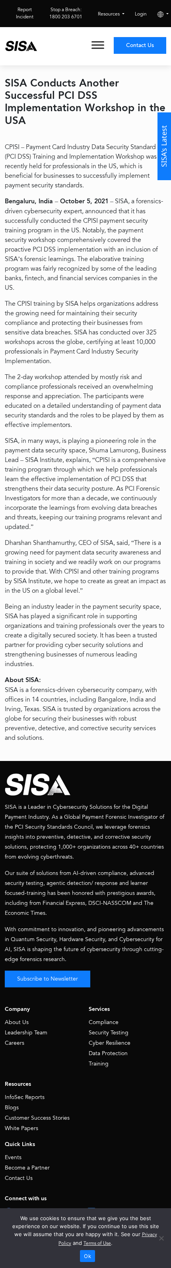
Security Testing (108, 1032)
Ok (87, 1256)
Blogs (12, 1107)
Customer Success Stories (37, 1118)
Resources (109, 14)
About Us (17, 1022)
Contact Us (140, 45)
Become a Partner (27, 1168)
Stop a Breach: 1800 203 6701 (65, 13)
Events (13, 1157)
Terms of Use (97, 1243)
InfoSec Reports (25, 1097)
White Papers (21, 1128)
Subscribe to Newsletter (47, 979)
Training (99, 1064)
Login (141, 14)
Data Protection (108, 1053)
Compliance (104, 1022)
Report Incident (24, 13)
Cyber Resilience (109, 1043)
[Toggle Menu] (97, 45)
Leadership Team (26, 1032)
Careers (14, 1043)
